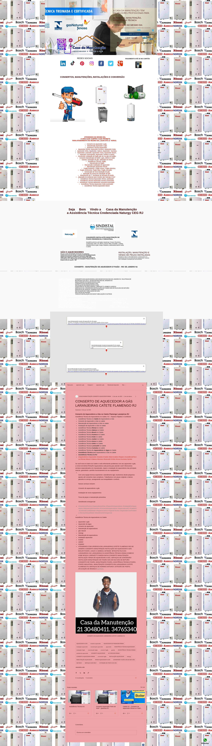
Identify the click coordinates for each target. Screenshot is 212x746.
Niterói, (137, 182)
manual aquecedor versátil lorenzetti (125, 125)
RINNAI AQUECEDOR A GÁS (102, 659)
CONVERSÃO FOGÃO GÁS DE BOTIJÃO (124, 659)
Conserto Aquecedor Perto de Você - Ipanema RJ (106, 707)
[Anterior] (47, 27)
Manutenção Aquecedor (113, 385)
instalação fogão (80, 650)
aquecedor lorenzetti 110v (122, 122)
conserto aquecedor (95, 643)
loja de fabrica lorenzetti (122, 101)
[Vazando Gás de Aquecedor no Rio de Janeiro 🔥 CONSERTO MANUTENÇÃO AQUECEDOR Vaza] (79, 697)
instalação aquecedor (82, 646)
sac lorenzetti (119, 99)
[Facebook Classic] (143, 745)
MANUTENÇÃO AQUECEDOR (84, 659)
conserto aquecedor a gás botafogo (134, 289)
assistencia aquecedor (82, 653)
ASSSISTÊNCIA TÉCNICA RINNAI (126, 650)
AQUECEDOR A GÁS (81, 643)
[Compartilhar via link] (88, 673)
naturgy (129, 656)
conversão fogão (102, 656)
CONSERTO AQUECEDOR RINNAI (85, 656)
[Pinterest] (82, 63)
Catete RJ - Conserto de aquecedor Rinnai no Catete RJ (132, 707)
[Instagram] (91, 63)
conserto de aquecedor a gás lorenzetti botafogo (137, 291)
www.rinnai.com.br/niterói (65, 220)
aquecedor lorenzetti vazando (123, 94)
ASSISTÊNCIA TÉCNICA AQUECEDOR (124, 646)
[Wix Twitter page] (110, 63)
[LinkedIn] (63, 63)
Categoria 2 (90, 385)
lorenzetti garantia (120, 103)
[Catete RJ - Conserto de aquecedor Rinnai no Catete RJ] (133, 697)
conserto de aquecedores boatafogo (135, 286)
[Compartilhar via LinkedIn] (84, 673)
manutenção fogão (93, 650)
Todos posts (70, 385)
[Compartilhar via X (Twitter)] (80, 673)
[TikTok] (72, 63)
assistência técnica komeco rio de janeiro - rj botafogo (139, 288)
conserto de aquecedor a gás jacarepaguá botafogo (138, 287)
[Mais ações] (136, 396)
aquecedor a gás (80, 385)
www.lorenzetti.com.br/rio (91, 221)
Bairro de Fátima (146, 181)
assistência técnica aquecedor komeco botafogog (138, 292)
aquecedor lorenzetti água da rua (124, 123)
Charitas (138, 183)
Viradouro (143, 187)
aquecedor (108, 646)
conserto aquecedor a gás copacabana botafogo (138, 284)
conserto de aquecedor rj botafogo (134, 283)
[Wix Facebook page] (101, 63)
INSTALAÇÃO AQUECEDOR (116, 656)
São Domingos (142, 186)
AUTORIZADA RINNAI (114, 653)
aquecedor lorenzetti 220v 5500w (124, 126)
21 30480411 (133, 43)
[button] (143, 385)
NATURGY (79, 663)
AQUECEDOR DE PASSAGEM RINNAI (114, 643)
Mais (123, 385)
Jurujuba (139, 184)
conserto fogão (104, 650)
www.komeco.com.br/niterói (119, 223)
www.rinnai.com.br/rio (64, 219)
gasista (113, 650)
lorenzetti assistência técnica (123, 95)
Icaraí (152, 183)
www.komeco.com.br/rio (118, 222)
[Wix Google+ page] (120, 63)
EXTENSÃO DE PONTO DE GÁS (108, 663)
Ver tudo (143, 687)
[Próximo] (154, 27)
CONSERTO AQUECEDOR (98, 653)
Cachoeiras (142, 182)
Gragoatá (146, 183)
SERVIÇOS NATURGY (91, 663)
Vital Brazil (151, 187)
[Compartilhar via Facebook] (76, 673)
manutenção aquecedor (97, 646)
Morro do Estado (148, 184)
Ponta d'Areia (143, 185)
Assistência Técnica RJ (77, 706)
